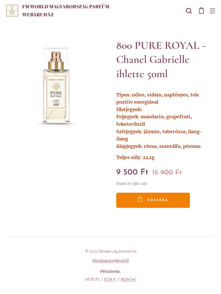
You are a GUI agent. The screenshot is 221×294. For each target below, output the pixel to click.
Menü (212, 10)
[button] (188, 10)
